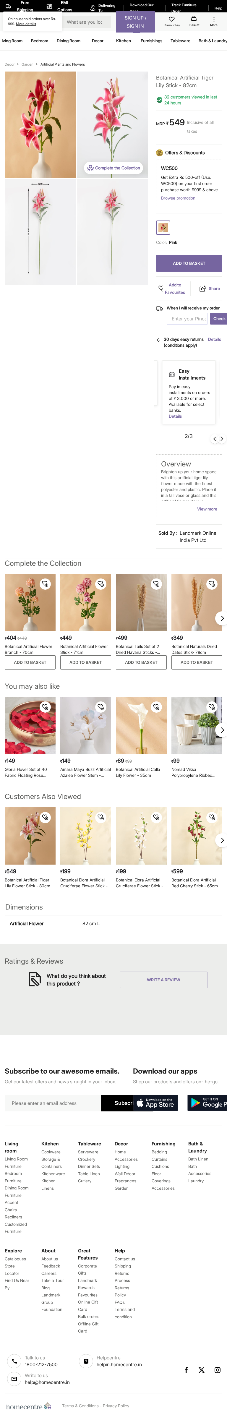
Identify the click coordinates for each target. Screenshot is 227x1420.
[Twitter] (202, 1370)
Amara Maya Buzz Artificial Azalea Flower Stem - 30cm (85, 772)
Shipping (123, 1265)
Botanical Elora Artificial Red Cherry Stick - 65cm (194, 882)
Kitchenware (53, 1173)
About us (49, 1258)
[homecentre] (29, 1406)
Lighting (122, 1166)
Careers (48, 1273)
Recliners (13, 1216)
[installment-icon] (172, 374)
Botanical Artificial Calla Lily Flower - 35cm (138, 772)
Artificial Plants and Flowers (62, 64)
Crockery (86, 1159)
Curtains (159, 1159)
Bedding (159, 1151)
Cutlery (84, 1180)
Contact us (125, 1258)
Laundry (196, 1180)
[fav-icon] (172, 20)
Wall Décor (125, 1173)
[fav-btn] (45, 584)
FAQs (120, 1302)
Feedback (50, 1265)
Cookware (51, 1151)
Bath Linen (198, 1158)
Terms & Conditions (80, 1405)
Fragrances (125, 1180)
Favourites (88, 1294)
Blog (45, 1287)
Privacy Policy (116, 1405)
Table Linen (89, 1173)
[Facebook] (186, 1370)
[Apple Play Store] (155, 1103)
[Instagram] (218, 1370)
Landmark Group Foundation (51, 1302)
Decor (9, 64)
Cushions (160, 1166)
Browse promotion (178, 197)
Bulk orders (88, 1316)
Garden (27, 64)
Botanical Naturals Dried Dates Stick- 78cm (194, 649)
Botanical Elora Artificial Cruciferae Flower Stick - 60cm (84, 883)
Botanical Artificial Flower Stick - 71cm (84, 649)
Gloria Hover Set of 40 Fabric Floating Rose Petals (26, 772)
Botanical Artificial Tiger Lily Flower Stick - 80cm (27, 882)
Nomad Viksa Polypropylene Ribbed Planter (191, 772)
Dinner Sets (89, 1166)
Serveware (88, 1151)
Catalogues (15, 1258)
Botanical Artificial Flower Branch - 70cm (28, 649)
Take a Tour (52, 1280)
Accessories (163, 1188)
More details (26, 24)
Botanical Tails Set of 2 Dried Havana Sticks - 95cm (137, 649)
